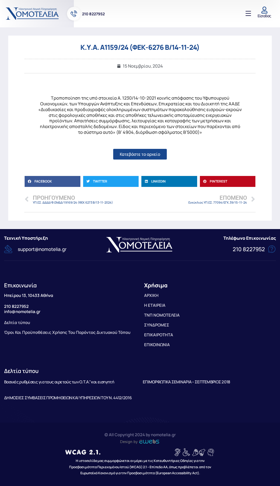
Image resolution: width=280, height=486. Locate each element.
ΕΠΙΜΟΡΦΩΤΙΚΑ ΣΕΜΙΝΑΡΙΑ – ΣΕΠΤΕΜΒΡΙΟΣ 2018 (186, 382)
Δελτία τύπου (21, 371)
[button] (52, 181)
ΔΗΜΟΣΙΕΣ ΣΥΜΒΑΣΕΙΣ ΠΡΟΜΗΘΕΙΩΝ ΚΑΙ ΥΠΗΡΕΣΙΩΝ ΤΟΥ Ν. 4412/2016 (68, 398)
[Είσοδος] (264, 10)
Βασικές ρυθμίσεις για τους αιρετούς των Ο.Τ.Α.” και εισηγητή (59, 382)
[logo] (32, 13)
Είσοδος (264, 15)
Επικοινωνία (20, 285)
